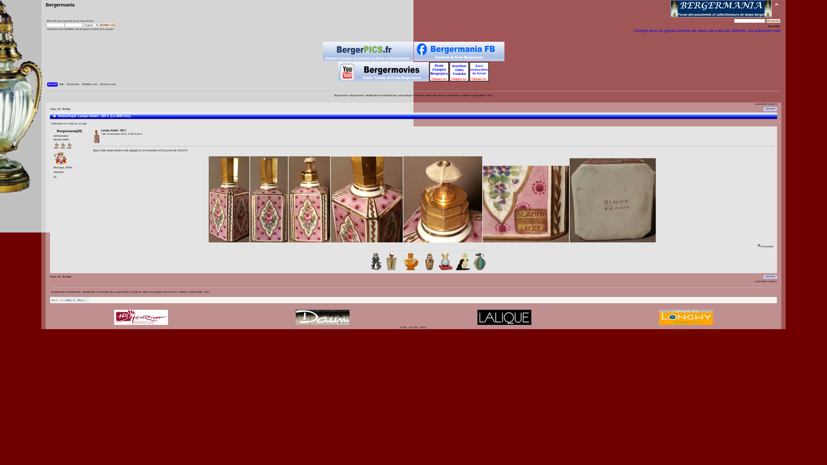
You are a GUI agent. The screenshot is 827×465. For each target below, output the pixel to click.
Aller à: (54, 300)
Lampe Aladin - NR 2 (113, 130)
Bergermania (60, 5)
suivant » (772, 104)
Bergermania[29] (69, 131)
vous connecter (64, 21)
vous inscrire (86, 21)
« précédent (760, 104)
